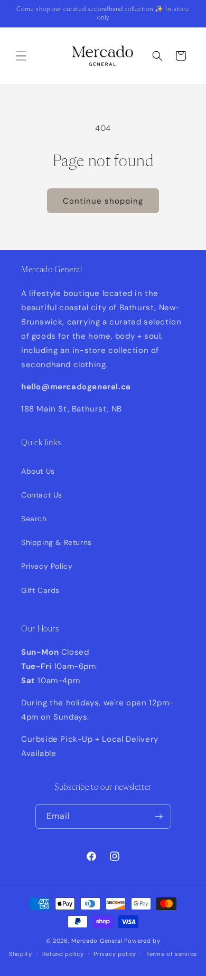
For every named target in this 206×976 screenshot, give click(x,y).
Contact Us (41, 495)
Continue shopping (103, 201)
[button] (21, 56)
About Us (38, 471)
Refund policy (63, 954)
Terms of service (171, 954)
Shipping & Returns (56, 542)
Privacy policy (114, 954)
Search (34, 518)
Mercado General (97, 940)
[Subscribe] (159, 816)
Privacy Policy (46, 566)
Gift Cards (40, 590)
